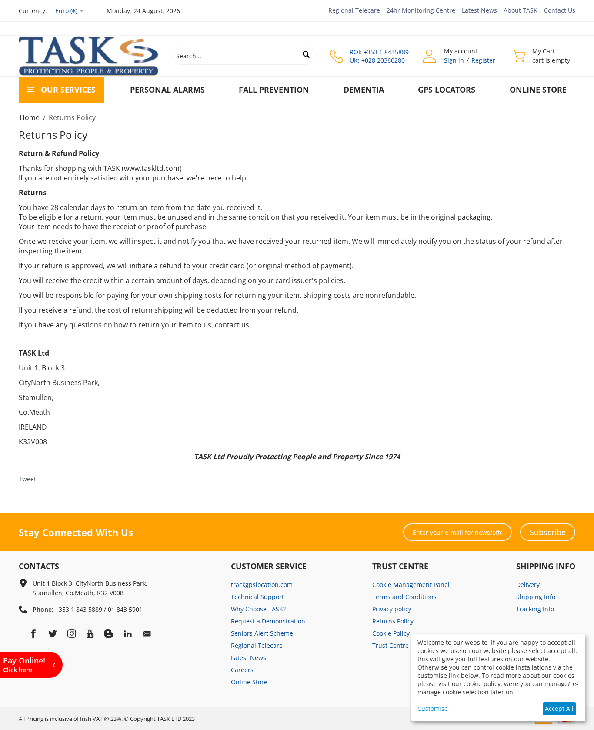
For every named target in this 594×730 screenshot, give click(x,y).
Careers (242, 670)
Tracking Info (535, 609)
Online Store (538, 89)
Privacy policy (391, 609)
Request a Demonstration (268, 621)
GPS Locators (446, 89)
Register (483, 60)
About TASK (520, 10)
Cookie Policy (391, 633)
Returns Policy (393, 621)
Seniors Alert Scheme (262, 633)
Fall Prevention (274, 89)
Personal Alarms (167, 89)
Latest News (479, 10)
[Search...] (306, 54)
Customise (432, 708)
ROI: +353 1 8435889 (379, 52)
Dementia (364, 89)
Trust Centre (390, 645)
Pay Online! (24, 664)
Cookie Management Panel (411, 584)
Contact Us (559, 10)
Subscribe (548, 532)
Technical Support (257, 597)
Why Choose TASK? (258, 609)
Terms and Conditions (404, 597)
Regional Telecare (354, 10)
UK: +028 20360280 (377, 60)
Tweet (27, 479)
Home (30, 117)
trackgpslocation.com (262, 584)
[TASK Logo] (89, 55)
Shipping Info (535, 597)
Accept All (559, 708)
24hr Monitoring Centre (421, 10)
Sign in (454, 60)
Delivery (528, 584)
